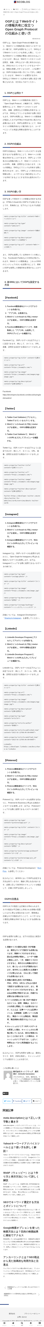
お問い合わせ (22, 1317)
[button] (40, 636)
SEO (6, 1093)
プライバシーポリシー (32, 1314)
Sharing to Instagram (13, 618)
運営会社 (12, 1314)
